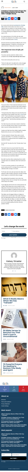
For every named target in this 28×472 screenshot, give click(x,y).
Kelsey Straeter (7, 7)
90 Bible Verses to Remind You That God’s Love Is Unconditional (12, 333)
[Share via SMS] (15, 214)
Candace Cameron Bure (10, 210)
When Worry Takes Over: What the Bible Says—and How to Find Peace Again (14, 425)
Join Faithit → (14, 235)
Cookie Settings (5, 406)
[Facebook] (12, 270)
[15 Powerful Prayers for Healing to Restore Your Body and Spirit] (14, 352)
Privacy (4, 238)
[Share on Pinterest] (12, 214)
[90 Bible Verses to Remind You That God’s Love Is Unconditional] (14, 318)
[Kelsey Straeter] (2, 7)
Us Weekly (21, 114)
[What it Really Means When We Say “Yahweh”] (14, 287)
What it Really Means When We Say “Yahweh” (13, 300)
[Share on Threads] (19, 214)
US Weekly (15, 39)
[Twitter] (15, 270)
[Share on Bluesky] (9, 214)
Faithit (4, 339)
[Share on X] (2, 214)
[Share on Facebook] (6, 214)
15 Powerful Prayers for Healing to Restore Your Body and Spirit (12, 367)
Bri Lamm (5, 305)
